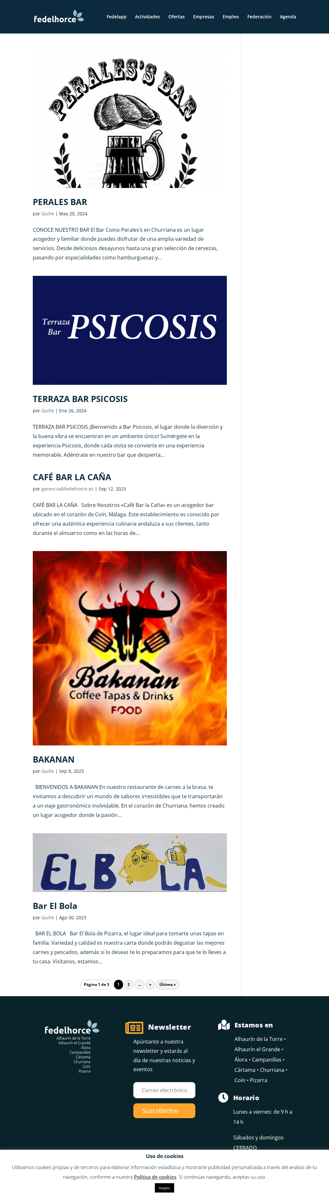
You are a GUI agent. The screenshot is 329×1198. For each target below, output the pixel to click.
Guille (47, 214)
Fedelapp (117, 17)
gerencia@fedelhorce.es (67, 489)
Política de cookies (155, 1177)
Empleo (231, 17)
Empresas (203, 17)
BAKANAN (54, 759)
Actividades (147, 17)
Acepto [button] (164, 1187)
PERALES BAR (60, 202)
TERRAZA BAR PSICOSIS (80, 399)
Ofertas (176, 17)
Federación (259, 17)
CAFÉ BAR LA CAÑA (72, 477)
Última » (167, 984)
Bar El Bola (55, 906)
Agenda (288, 17)
